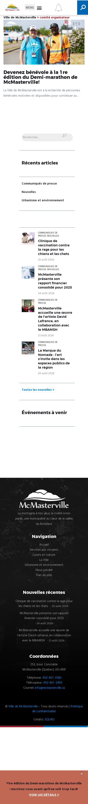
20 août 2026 (46, 373)
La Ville (44, 560)
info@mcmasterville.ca (50, 687)
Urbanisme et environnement (43, 200)
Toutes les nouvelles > (38, 389)
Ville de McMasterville (23, 706)
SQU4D (49, 719)
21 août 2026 (46, 335)
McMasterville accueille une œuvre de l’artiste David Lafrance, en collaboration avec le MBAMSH (55, 319)
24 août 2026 (46, 293)
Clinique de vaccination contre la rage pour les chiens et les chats (54, 247)
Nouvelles (29, 192)
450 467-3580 (51, 677)
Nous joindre (44, 570)
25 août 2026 (46, 259)
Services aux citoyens (44, 549)
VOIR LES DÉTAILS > (44, 795)
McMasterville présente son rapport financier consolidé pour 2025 (55, 281)
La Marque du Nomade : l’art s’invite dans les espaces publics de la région (54, 359)
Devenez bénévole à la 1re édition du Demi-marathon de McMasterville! (40, 77)
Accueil (44, 544)
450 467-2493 (52, 682)
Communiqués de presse (39, 183)
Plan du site (44, 575)
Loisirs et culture (44, 555)
